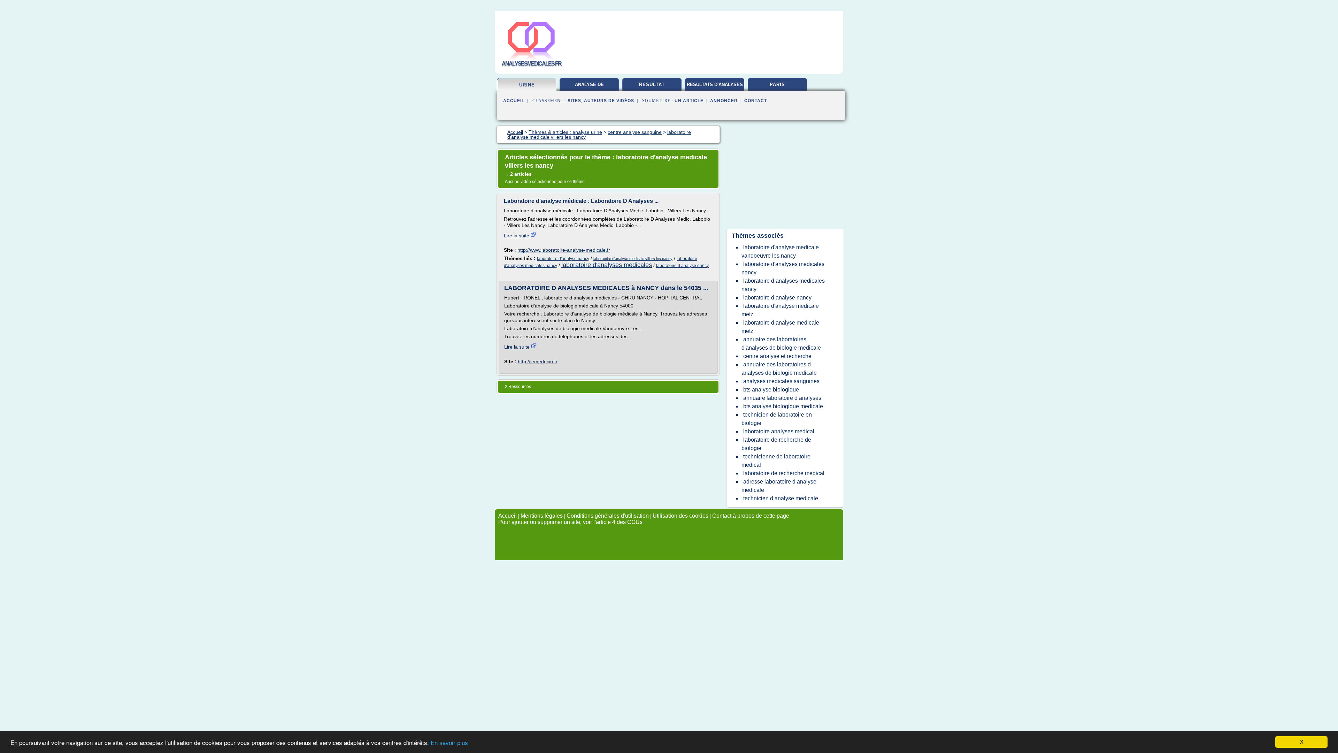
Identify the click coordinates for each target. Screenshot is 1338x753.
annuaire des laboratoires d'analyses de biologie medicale (781, 343)
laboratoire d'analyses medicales (606, 264)
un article (689, 100)
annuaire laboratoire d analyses (782, 398)
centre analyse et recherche (777, 356)
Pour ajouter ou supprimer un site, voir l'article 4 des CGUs (570, 522)
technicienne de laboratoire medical (775, 461)
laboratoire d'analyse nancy (563, 258)
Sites (574, 100)
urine (527, 85)
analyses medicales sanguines (781, 381)
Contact (755, 100)
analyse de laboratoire (589, 87)
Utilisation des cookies (680, 516)
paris (777, 84)
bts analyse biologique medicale (783, 406)
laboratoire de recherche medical (783, 473)
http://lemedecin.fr (538, 361)
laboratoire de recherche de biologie (776, 444)
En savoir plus (449, 743)
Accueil (513, 100)
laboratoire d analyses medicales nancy (783, 285)
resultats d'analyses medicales (715, 87)
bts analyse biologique (771, 390)
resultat (652, 84)
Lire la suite (517, 235)
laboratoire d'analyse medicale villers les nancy (632, 259)
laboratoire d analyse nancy (682, 265)
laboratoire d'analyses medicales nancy (782, 268)
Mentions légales (542, 516)
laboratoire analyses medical (778, 431)
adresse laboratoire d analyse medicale (778, 486)
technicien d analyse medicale (780, 498)
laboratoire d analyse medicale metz (780, 327)
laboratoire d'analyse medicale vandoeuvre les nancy (780, 251)
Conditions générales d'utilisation (608, 516)
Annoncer (724, 100)
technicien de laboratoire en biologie (776, 419)
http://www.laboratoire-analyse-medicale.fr (563, 250)
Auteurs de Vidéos (609, 100)
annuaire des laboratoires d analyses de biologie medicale (779, 369)
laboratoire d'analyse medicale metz (780, 310)
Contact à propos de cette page (750, 516)
